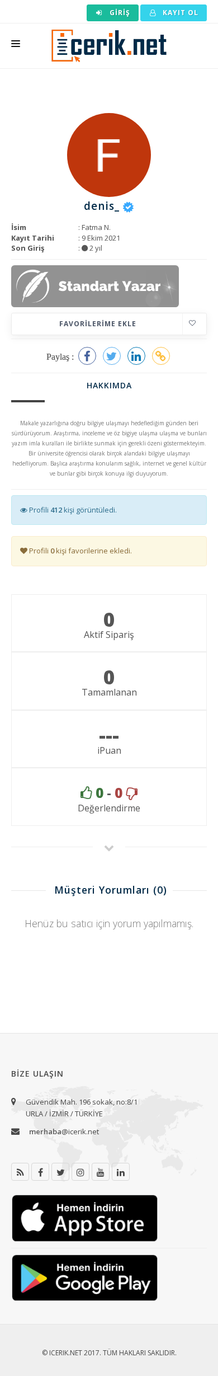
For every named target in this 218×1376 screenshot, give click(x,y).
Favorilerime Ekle (97, 323)
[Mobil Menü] (15, 46)
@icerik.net (64, 1131)
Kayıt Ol (179, 12)
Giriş (118, 12)
